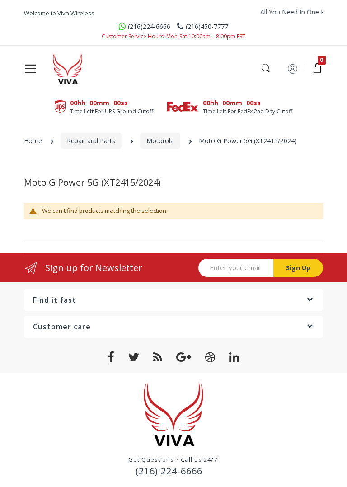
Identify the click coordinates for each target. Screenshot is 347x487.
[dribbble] (210, 357)
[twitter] (134, 357)
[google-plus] (184, 357)
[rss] (158, 357)
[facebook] (111, 357)
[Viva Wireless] (82, 68)
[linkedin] (234, 357)
